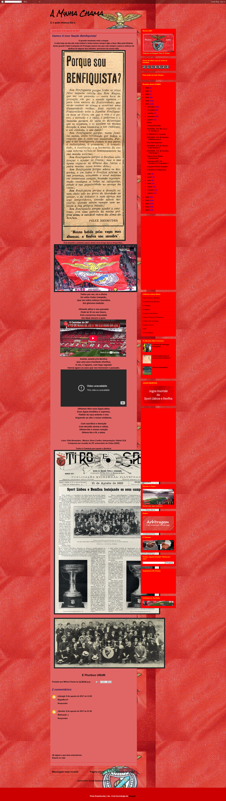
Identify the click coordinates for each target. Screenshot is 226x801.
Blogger (132, 796)
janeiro (150, 193)
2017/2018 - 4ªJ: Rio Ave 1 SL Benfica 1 (157, 130)
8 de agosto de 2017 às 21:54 (79, 711)
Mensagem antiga (125, 772)
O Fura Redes (148, 333)
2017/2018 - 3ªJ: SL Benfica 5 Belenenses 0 (158, 138)
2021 (147, 91)
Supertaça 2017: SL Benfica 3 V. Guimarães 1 (157, 162)
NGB (144, 329)
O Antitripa (146, 305)
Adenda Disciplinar (160, 367)
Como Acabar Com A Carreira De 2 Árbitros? (161, 357)
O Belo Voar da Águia (151, 321)
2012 (147, 210)
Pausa (149, 122)
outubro (150, 113)
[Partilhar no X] (106, 682)
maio (149, 180)
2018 (147, 101)
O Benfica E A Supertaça (156, 170)
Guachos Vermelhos (150, 313)
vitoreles (61, 711)
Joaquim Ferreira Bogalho (157, 167)
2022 (147, 88)
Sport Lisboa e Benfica (151, 298)
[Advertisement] (158, 252)
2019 (147, 97)
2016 (147, 197)
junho (149, 177)
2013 (147, 207)
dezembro (151, 107)
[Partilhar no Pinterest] (110, 682)
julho (149, 174)
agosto (150, 120)
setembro (151, 116)
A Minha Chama (76, 13)
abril (149, 183)
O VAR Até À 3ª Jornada (156, 134)
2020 (147, 94)
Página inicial (97, 772)
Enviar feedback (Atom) (99, 781)
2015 (147, 200)
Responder (63, 703)
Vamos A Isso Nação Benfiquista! (155, 157)
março (150, 187)
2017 (147, 104)
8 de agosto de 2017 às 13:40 (79, 696)
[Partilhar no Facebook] (108, 682)
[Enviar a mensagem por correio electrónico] (96, 682)
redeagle (61, 696)
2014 (147, 204)
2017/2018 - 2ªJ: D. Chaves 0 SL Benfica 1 (157, 147)
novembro (151, 110)
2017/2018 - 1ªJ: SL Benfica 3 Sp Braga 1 (158, 152)
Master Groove (148, 325)
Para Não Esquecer (154, 142)
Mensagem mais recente (65, 772)
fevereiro (151, 190)
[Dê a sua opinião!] (103, 682)
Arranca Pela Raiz (154, 126)
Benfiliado (146, 309)
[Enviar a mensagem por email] (101, 682)
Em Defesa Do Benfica (151, 302)
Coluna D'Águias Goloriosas (153, 317)
